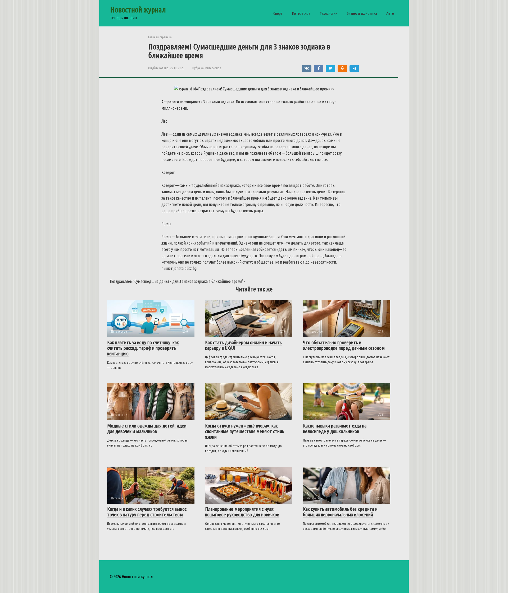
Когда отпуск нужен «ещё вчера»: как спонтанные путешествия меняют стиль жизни (244, 431)
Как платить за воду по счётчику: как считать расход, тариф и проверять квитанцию (143, 347)
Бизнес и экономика (362, 13)
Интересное (301, 13)
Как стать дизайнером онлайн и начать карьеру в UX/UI (243, 345)
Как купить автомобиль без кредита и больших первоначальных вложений (340, 511)
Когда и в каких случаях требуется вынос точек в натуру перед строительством (147, 511)
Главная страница (160, 37)
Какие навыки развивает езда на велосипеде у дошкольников (334, 428)
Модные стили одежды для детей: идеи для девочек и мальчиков (147, 428)
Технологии (328, 13)
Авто (390, 13)
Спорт (278, 13)
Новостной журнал (138, 9)
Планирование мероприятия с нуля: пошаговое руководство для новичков (242, 511)
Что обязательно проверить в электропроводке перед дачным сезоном (344, 345)
